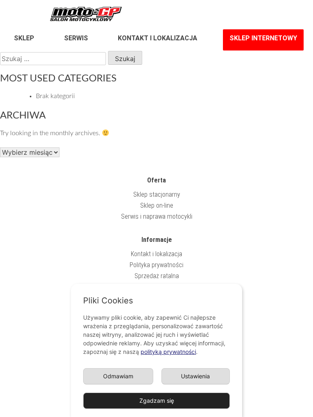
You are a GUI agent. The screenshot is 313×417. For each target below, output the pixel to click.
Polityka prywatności (156, 265)
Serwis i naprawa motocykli (156, 216)
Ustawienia (195, 376)
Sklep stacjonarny (156, 194)
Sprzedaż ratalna (156, 276)
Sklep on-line (156, 205)
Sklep (24, 38)
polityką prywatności (168, 351)
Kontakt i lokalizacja (157, 38)
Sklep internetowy (263, 38)
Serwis (76, 38)
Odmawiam (118, 376)
